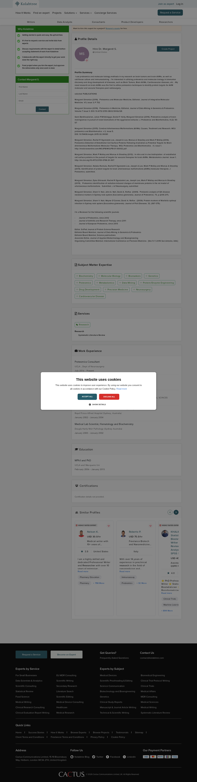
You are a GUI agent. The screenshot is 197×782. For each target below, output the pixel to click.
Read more (121, 389)
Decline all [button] (109, 396)
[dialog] (98, 391)
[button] (98, 404)
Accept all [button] (87, 396)
